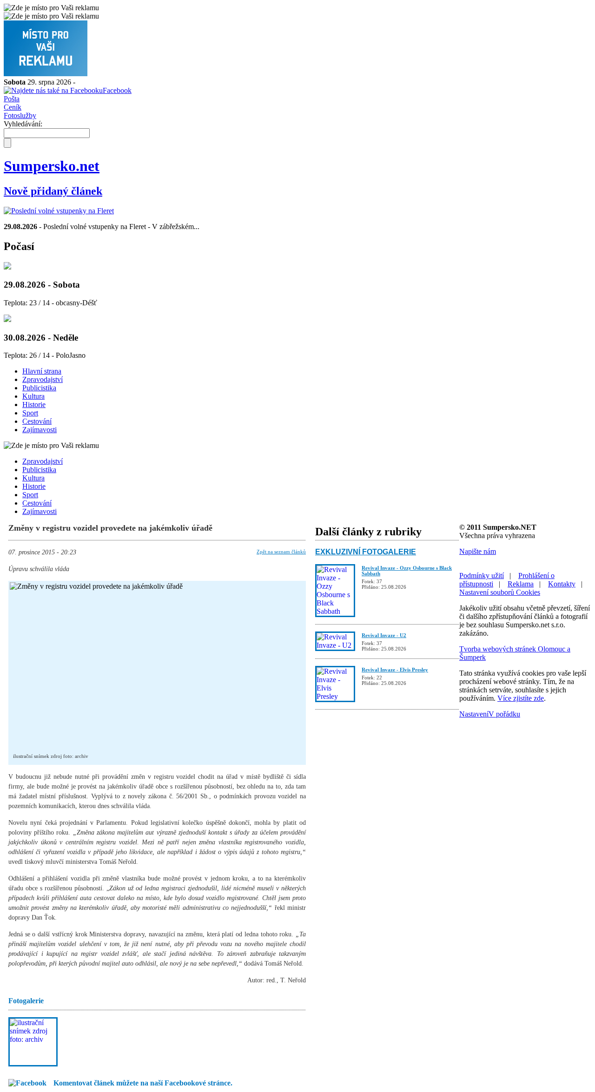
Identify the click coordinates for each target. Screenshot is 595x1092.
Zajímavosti (39, 430)
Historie (34, 404)
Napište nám (477, 551)
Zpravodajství (42, 379)
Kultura (33, 396)
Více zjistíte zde (520, 698)
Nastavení (474, 714)
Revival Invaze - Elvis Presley (395, 669)
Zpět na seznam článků (281, 551)
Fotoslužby (20, 115)
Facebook (117, 90)
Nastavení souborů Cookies (499, 592)
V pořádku (504, 714)
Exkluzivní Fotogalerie (365, 552)
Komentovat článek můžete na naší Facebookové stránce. (142, 1083)
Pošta (12, 99)
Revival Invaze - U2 (384, 635)
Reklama (521, 584)
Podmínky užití (481, 575)
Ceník (12, 107)
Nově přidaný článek (53, 191)
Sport (30, 413)
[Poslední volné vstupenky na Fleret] (59, 211)
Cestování (37, 421)
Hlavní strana (41, 371)
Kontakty (561, 584)
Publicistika (39, 388)
